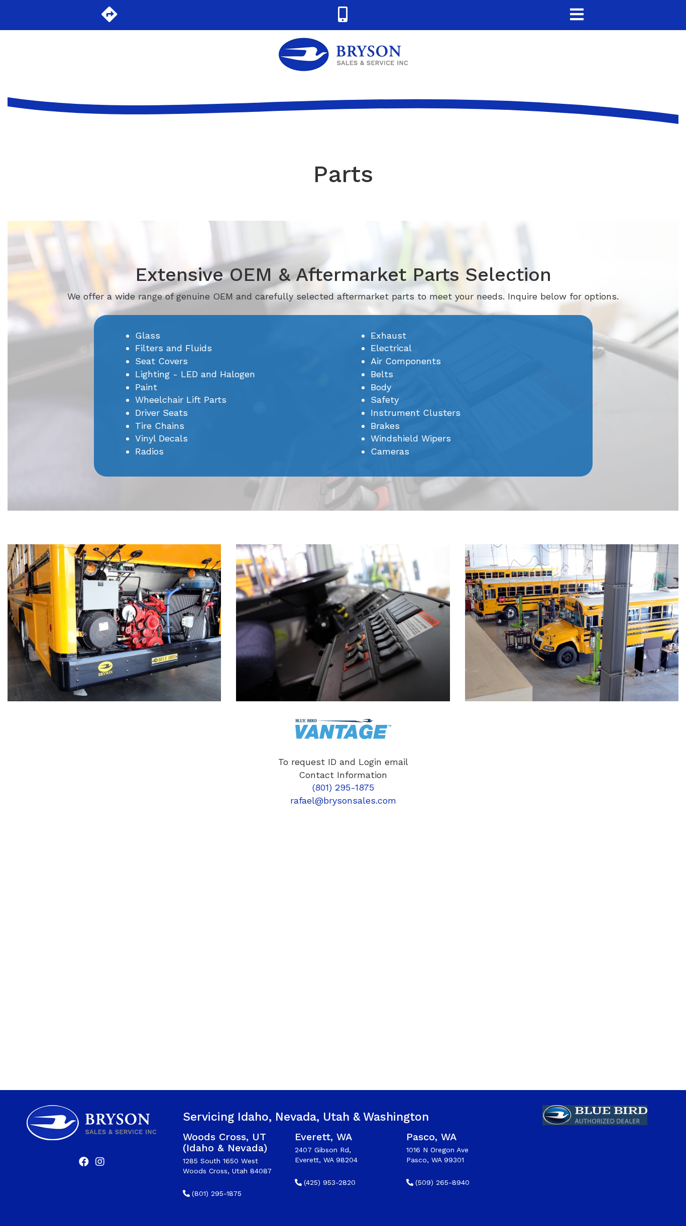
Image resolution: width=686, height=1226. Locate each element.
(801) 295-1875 (343, 787)
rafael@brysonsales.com (343, 800)
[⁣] (84, 1163)
